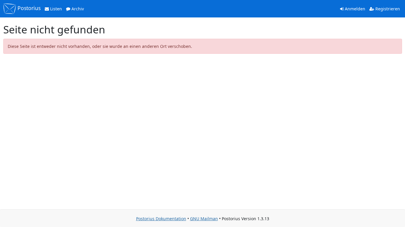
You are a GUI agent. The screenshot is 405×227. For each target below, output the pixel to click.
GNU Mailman (204, 218)
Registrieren (387, 9)
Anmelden (354, 9)
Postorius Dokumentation (161, 218)
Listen (55, 9)
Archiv (77, 9)
